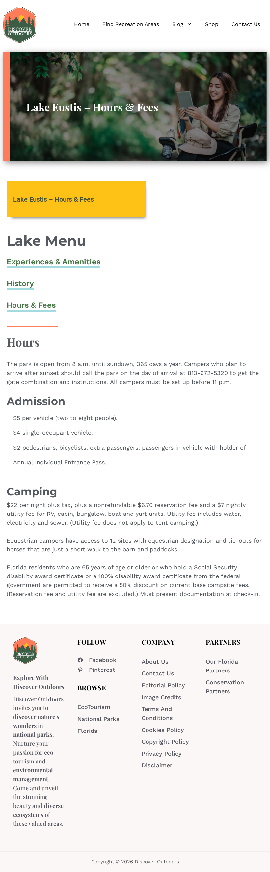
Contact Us (245, 24)
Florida (87, 730)
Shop (211, 24)
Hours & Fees (31, 305)
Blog (177, 24)
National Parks (98, 718)
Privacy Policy (162, 753)
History (20, 283)
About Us (155, 661)
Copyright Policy (165, 741)
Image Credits (161, 697)
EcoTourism (93, 706)
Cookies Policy (163, 729)
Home (81, 24)
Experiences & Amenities (53, 261)
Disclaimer (157, 765)
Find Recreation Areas (130, 24)
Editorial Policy (163, 685)
